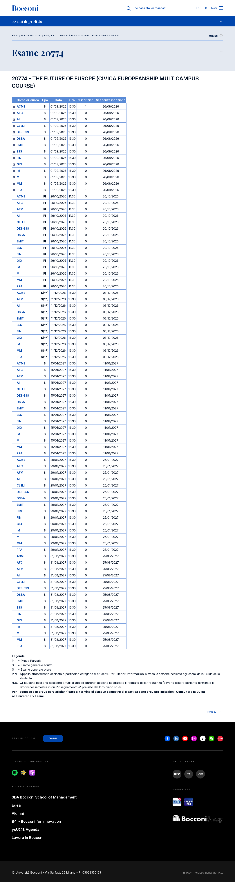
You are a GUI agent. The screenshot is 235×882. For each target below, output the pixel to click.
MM (19, 183)
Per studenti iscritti (31, 35)
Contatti (213, 36)
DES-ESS (23, 132)
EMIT (20, 145)
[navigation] (117, 21)
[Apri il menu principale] (221, 8)
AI (18, 119)
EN (197, 8)
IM (18, 171)
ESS (19, 151)
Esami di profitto (80, 35)
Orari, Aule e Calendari (56, 35)
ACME (21, 106)
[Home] (25, 8)
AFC (20, 113)
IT (206, 8)
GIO (19, 164)
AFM (20, 209)
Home (15, 35)
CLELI (21, 126)
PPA (19, 190)
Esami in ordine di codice (105, 35)
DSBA (21, 138)
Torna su (211, 711)
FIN (19, 158)
